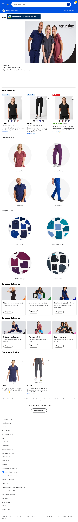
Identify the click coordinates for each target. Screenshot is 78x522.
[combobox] (41, 4)
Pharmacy (5, 498)
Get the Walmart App (8, 453)
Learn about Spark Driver (9, 491)
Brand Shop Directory (8, 494)
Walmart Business (7, 502)
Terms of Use (5, 460)
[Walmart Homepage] (8, 4)
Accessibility (5, 445)
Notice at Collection (8, 479)
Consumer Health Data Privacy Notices (13, 487)
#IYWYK (4, 506)
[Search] (68, 4)
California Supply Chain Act (10, 468)
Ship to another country (29, 16)
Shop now (8, 312)
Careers (4, 427)
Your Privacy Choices (11, 472)
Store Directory (6, 423)
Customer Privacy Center (9, 476)
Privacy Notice (6, 464)
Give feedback (39, 410)
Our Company (6, 430)
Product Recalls (6, 442)
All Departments (7, 419)
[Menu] (3, 4)
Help (3, 438)
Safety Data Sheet (7, 457)
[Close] (38, 16)
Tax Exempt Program (8, 449)
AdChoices (5, 483)
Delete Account (6, 509)
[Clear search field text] (66, 4)
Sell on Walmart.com (8, 434)
